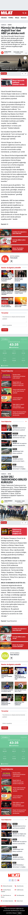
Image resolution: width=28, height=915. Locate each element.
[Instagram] (15, 880)
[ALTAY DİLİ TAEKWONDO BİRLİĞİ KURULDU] (14, 512)
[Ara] (23, 13)
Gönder (4, 329)
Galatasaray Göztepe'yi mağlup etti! (6, 676)
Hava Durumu (20, 886)
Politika (10, 17)
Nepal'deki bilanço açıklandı (18, 452)
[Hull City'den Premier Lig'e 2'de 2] (21, 685)
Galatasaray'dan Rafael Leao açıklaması (19, 703)
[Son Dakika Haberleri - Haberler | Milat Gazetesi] (7, 13)
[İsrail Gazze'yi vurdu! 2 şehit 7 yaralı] (21, 287)
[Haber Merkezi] (5, 655)
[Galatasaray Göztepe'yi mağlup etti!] (7, 670)
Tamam (19, 913)
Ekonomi (23, 17)
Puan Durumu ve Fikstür (6, 896)
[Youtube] (18, 880)
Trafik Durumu (19, 889)
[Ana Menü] (25, 13)
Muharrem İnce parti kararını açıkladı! (19, 429)
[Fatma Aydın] (5, 259)
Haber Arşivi (20, 901)
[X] (12, 880)
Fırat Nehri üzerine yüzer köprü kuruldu (18, 460)
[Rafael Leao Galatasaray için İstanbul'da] (7, 697)
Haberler (3, 24)
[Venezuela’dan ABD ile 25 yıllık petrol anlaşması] (7, 273)
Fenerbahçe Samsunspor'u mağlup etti (19, 468)
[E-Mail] (11, 261)
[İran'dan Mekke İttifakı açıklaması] (7, 300)
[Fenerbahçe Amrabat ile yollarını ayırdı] (7, 685)
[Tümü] (26, 421)
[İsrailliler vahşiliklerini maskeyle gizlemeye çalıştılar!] (7, 287)
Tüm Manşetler (20, 895)
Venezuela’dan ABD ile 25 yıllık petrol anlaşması (6, 279)
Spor (14, 464)
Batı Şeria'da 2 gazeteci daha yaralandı (19, 279)
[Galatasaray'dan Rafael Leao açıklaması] (21, 697)
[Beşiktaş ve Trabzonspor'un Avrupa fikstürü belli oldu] (21, 670)
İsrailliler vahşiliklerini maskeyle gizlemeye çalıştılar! (7, 293)
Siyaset (15, 425)
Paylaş (4, 73)
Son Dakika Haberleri (8, 901)
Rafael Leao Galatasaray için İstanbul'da (5, 703)
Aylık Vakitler (5, 365)
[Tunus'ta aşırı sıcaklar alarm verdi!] (21, 300)
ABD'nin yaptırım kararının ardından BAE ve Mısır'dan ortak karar (20, 445)
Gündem (4, 17)
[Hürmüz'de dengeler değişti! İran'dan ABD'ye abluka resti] (14, 63)
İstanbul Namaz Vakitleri (6, 890)
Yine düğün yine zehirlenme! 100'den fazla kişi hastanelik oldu (19, 437)
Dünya (17, 17)
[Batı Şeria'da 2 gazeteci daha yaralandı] (21, 273)
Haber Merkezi (14, 654)
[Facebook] (10, 880)
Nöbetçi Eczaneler (7, 886)
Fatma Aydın (13, 258)
